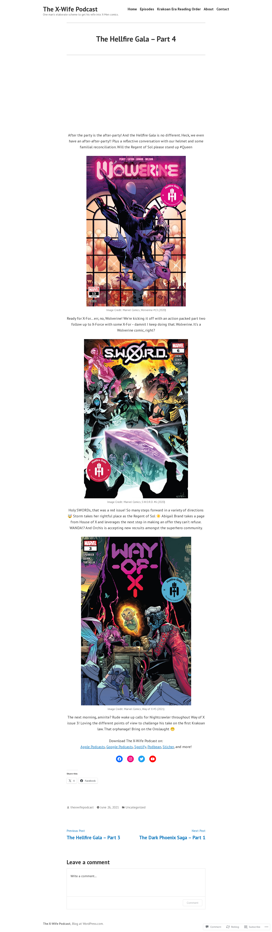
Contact (222, 9)
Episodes (147, 9)
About (209, 9)
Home (132, 9)
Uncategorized (135, 807)
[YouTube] (152, 759)
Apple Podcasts (92, 746)
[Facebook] (119, 759)
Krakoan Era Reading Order (179, 9)
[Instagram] (130, 759)
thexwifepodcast (82, 807)
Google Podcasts (119, 746)
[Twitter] (141, 759)
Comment (192, 902)
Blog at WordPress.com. (87, 923)
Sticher (168, 746)
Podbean (154, 746)
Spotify (140, 746)
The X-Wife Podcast (70, 9)
